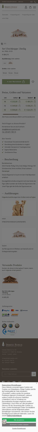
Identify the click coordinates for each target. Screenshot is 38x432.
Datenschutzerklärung (14, 415)
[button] (4, 422)
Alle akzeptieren (19, 420)
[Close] (6, 420)
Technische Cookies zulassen (19, 424)
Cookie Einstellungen (19, 428)
